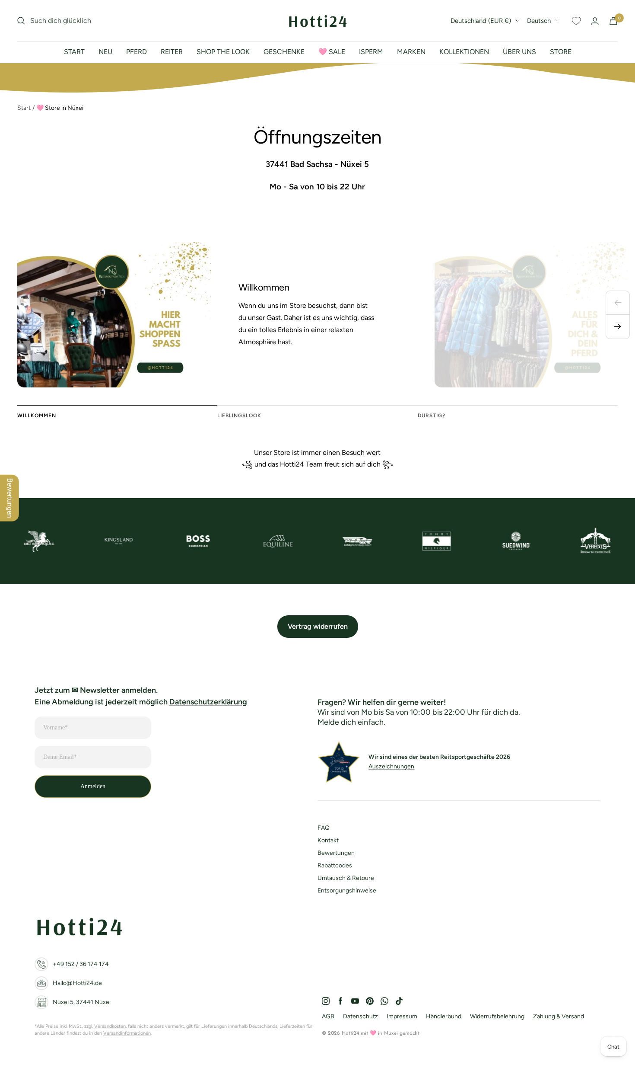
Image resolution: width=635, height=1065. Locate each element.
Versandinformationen (127, 1033)
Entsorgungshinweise (347, 890)
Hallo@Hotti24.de (77, 983)
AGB (328, 1016)
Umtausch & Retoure (346, 878)
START (74, 52)
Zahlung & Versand (558, 1016)
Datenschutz (360, 1016)
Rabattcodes (335, 865)
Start (24, 108)
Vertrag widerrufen (318, 626)
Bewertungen (336, 853)
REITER (172, 52)
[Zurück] (618, 303)
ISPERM (371, 52)
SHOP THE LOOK (223, 52)
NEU (105, 52)
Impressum (402, 1016)
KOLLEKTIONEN (464, 52)
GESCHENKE (284, 52)
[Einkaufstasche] (613, 21)
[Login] (595, 21)
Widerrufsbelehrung (497, 1016)
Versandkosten (110, 1026)
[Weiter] (618, 327)
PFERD (136, 52)
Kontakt (328, 840)
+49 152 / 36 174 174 (81, 964)
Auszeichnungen (391, 766)
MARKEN (411, 52)
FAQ (324, 828)
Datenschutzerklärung (208, 702)
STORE (561, 52)
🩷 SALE (331, 52)
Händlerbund (443, 1016)
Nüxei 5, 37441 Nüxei (82, 1002)
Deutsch (539, 21)
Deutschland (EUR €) (481, 21)
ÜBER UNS (519, 52)
